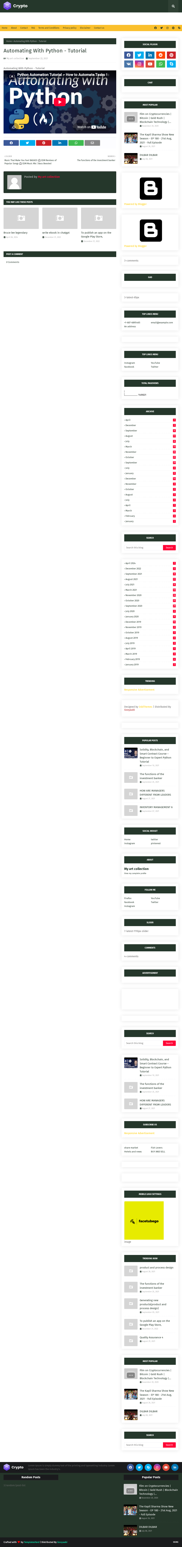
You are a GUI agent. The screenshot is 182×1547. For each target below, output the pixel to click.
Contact (24, 28)
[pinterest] (173, 28)
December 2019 (150, 622)
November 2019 (150, 627)
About (14, 28)
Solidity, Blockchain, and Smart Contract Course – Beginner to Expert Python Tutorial (155, 755)
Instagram (129, 363)
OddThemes (145, 706)
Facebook (129, 366)
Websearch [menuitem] (143, 18)
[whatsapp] (160, 64)
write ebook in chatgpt (55, 232)
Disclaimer (85, 28)
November (150, 452)
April (150, 420)
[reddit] (160, 55)
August (150, 436)
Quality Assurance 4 (151, 1337)
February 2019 (150, 659)
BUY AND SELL (158, 1151)
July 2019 (150, 643)
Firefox (127, 898)
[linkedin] (150, 55)
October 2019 (150, 632)
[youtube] (150, 64)
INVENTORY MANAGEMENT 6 (156, 807)
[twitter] (161, 28)
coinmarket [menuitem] (42, 18)
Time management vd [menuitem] (99, 18)
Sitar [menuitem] (79, 18)
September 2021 (150, 574)
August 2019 (150, 638)
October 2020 (150, 600)
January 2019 (150, 664)
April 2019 (150, 648)
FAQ (33, 28)
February (150, 516)
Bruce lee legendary (15, 232)
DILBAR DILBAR (148, 155)
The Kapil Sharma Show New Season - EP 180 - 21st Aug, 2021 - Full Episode (157, 138)
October (150, 457)
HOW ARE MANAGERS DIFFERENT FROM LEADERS (155, 792)
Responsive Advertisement (139, 689)
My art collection (15, 58)
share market (131, 1147)
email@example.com (162, 322)
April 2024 (150, 563)
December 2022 (150, 568)
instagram (129, 843)
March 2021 (150, 590)
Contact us (99, 28)
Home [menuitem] (9, 18)
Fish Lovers (156, 1147)
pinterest (156, 843)
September (150, 430)
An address (130, 326)
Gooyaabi (129, 709)
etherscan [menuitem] (123, 18)
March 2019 (150, 654)
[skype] (178, 28)
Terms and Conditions (48, 28)
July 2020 (150, 611)
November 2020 (150, 595)
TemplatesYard (31, 1542)
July (150, 441)
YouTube (155, 363)
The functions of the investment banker (152, 776)
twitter (154, 839)
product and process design (156, 1267)
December (150, 425)
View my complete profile (135, 873)
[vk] (128, 64)
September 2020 (150, 606)
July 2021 (150, 584)
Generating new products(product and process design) (153, 1304)
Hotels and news (133, 1151)
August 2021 (150, 579)
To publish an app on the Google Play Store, (96, 234)
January (150, 473)
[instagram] (167, 28)
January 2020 (150, 616)
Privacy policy (69, 28)
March (150, 446)
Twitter (154, 366)
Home (4, 28)
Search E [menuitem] (23, 18)
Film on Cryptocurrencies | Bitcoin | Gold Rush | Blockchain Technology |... (155, 118)
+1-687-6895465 (132, 322)
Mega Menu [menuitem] (64, 18)
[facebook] (155, 28)
